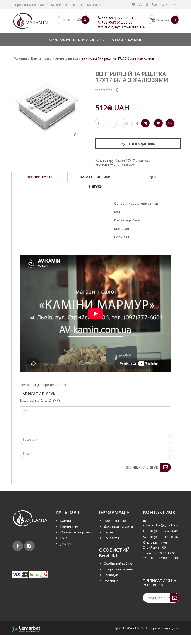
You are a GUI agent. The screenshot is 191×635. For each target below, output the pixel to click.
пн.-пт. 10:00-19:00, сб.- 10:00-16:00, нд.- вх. (161, 555)
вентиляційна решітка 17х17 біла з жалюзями (118, 58)
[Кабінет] (147, 4)
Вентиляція (40, 58)
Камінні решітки (65, 58)
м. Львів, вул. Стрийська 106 (155, 545)
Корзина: (166, 19)
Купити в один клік (138, 143)
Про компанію (25, 5)
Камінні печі (68, 39)
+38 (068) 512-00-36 (117, 22)
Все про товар (39, 177)
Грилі (112, 39)
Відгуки (95, 186)
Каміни (54, 39)
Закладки (111, 575)
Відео (151, 177)
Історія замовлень (118, 569)
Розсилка (111, 581)
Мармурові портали (92, 39)
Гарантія (77, 5)
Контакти (94, 5)
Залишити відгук (142, 467)
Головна (20, 58)
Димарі (122, 39)
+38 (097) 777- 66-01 (117, 17)
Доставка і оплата (53, 5)
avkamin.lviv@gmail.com (161, 525)
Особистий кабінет (119, 563)
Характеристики (95, 177)
